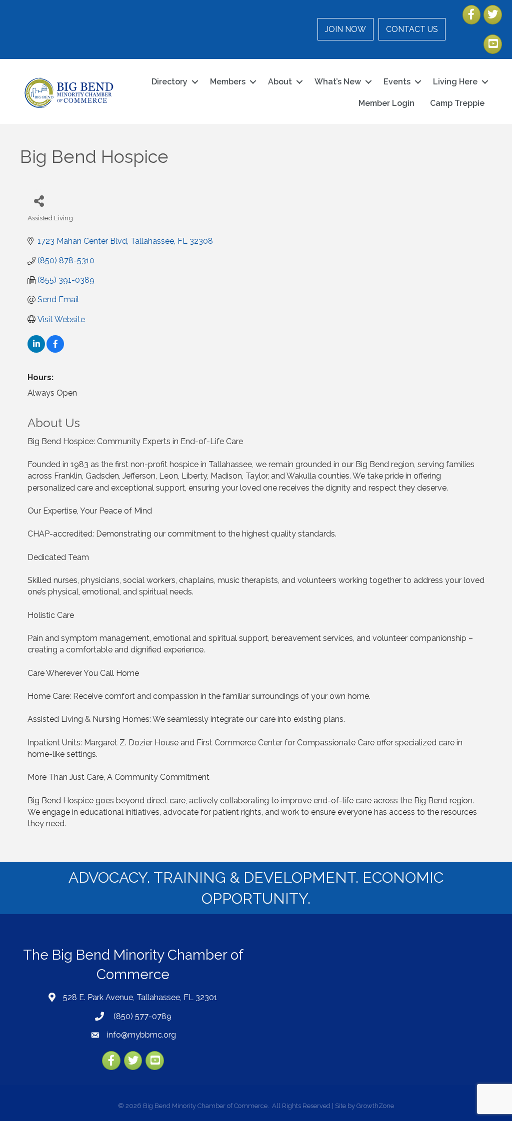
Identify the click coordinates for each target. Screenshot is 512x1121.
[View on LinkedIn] (36, 350)
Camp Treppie (457, 103)
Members (228, 81)
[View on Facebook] (55, 350)
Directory (170, 81)
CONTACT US (412, 29)
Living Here (455, 81)
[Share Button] (39, 200)
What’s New (337, 81)
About (280, 81)
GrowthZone (375, 1106)
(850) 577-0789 (142, 1016)
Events (397, 81)
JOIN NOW (345, 29)
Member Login (386, 103)
